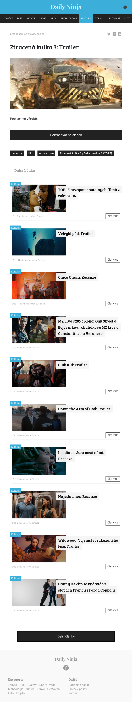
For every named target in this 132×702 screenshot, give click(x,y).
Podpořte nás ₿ (79, 685)
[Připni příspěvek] (109, 33)
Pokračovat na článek (66, 135)
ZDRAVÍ (99, 18)
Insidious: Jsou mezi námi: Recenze (81, 455)
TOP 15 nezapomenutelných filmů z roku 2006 (89, 192)
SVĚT (19, 18)
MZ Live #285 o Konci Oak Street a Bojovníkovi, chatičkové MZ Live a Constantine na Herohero (88, 327)
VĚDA (54, 18)
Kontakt (74, 693)
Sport (43, 685)
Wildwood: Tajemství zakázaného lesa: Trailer (88, 543)
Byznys (32, 685)
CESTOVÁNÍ (113, 18)
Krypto (20, 693)
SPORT (42, 18)
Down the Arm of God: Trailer (84, 408)
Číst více (112, 216)
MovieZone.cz (36, 33)
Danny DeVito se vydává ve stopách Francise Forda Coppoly (86, 587)
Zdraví (41, 689)
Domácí (13, 685)
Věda (52, 685)
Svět (23, 685)
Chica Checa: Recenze (77, 277)
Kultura (15, 184)
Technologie (15, 689)
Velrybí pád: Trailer (75, 233)
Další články (66, 636)
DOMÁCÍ (8, 18)
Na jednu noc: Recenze (77, 496)
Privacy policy (78, 689)
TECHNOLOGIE (69, 18)
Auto (11, 693)
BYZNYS (30, 18)
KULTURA (86, 18)
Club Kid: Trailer (72, 364)
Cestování (53, 689)
